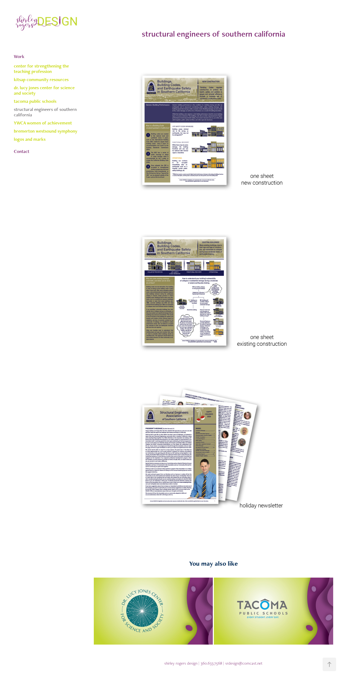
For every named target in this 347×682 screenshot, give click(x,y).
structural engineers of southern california (45, 112)
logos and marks (30, 139)
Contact (21, 151)
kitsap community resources (41, 79)
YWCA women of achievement (43, 123)
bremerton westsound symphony (45, 131)
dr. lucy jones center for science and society (44, 90)
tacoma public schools (35, 101)
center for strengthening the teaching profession (41, 68)
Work (19, 56)
